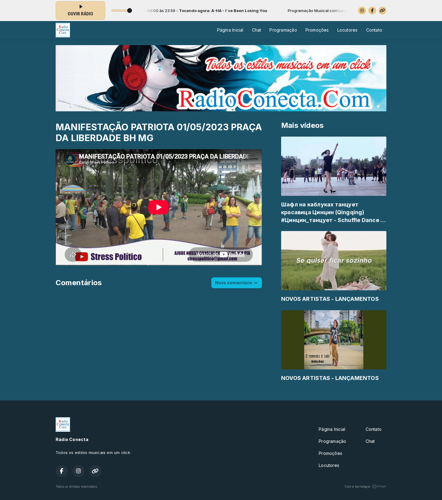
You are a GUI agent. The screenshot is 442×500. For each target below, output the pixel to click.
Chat (256, 29)
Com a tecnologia (357, 486)
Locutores (347, 29)
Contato (374, 29)
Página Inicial (230, 29)
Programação (283, 29)
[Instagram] (362, 10)
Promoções (317, 29)
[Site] (382, 10)
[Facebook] (372, 10)
